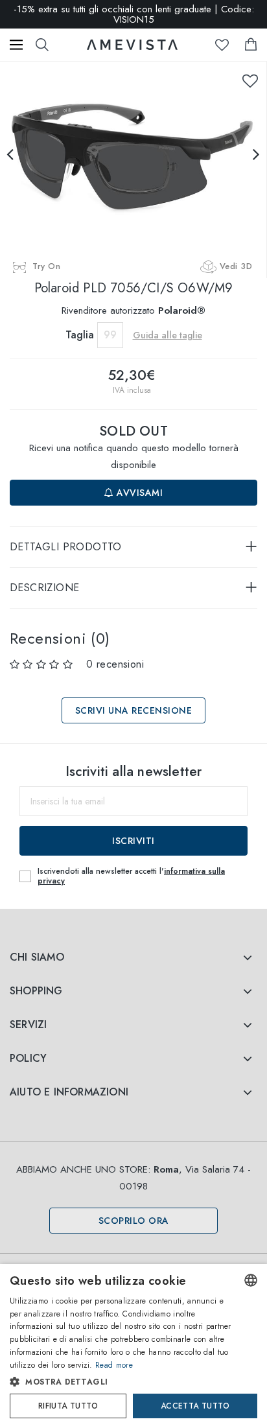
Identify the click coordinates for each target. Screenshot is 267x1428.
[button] (121, 1382)
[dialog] (133, 1346)
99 (110, 334)
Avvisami (138, 492)
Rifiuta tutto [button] (68, 1406)
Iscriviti (133, 840)
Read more (114, 1365)
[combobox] (250, 1280)
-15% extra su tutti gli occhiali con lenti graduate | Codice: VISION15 (134, 14)
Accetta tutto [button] (195, 1406)
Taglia (79, 334)
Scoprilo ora (134, 1220)
